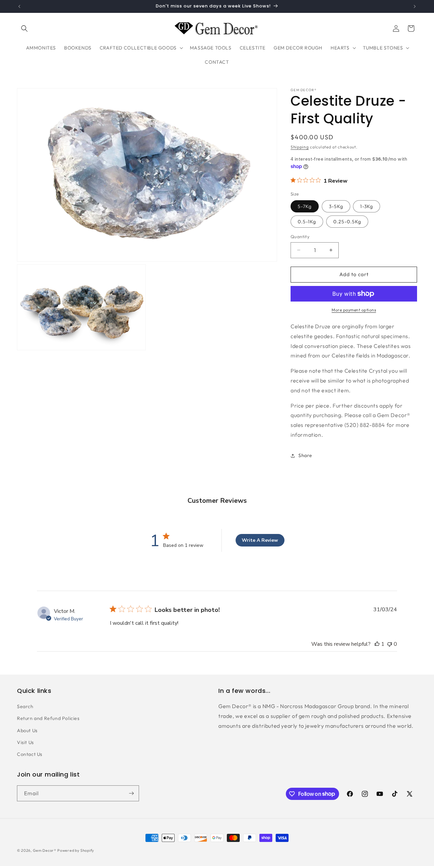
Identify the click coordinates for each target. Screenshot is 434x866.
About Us (27, 730)
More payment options (354, 309)
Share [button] (305, 455)
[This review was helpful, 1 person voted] (377, 644)
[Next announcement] (414, 6)
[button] (24, 28)
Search (25, 706)
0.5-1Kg (307, 222)
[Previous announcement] (19, 6)
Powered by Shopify (75, 850)
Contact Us (29, 754)
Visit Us (25, 742)
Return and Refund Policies (48, 718)
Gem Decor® (44, 850)
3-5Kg (336, 206)
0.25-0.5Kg (347, 222)
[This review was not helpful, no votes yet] (389, 644)
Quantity (300, 236)
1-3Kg (366, 206)
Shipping (300, 146)
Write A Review (260, 540)
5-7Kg (305, 206)
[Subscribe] (131, 793)
